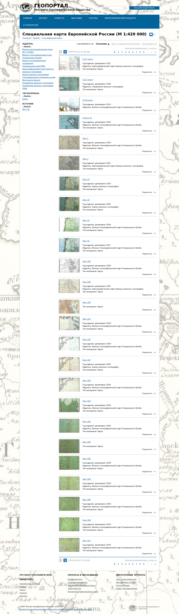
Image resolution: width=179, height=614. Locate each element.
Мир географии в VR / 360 (126, 582)
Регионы (23, 587)
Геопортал (26, 38)
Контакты (23, 596)
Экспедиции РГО (74, 589)
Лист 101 (87, 319)
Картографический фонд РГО (120, 18)
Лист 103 (87, 401)
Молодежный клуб (75, 579)
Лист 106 (87, 500)
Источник (27, 104)
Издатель (27, 44)
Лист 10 (86, 179)
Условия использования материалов (34, 609)
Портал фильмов (123, 586)
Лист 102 (87, 339)
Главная (27, 18)
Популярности (149, 44)
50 (85, 52)
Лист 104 (87, 421)
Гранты (22, 590)
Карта (25, 99)
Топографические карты (52, 38)
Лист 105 (87, 442)
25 (82, 52)
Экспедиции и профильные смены (81, 586)
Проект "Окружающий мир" (126, 589)
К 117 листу (88, 59)
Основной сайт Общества (30, 584)
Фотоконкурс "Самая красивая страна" (83, 592)
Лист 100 (87, 261)
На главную (144, 608)
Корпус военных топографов (35, 74)
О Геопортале (30, 25)
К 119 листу (88, 100)
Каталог (43, 18)
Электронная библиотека (126, 579)
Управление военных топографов (37, 83)
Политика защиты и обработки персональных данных (70, 609)
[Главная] (26, 7)
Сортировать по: (86, 44)
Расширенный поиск (144, 8)
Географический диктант (78, 582)
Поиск (106, 8)
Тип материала (30, 93)
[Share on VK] (154, 34)
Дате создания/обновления (125, 44)
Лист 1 (85, 138)
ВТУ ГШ (26, 109)
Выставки (76, 18)
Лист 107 (87, 541)
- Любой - (27, 46)
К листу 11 (87, 118)
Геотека (93, 18)
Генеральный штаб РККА (33, 66)
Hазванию (101, 44)
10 (78, 52)
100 (88, 52)
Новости (59, 18)
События (23, 593)
